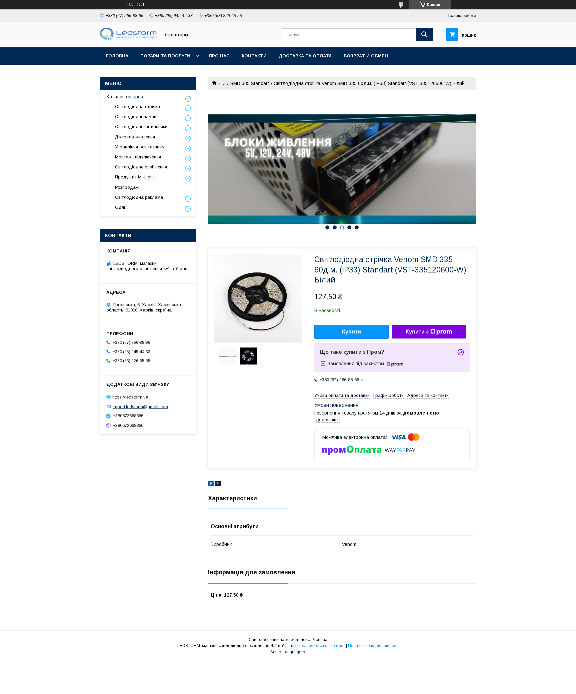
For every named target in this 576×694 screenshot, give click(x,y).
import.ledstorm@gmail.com (140, 406)
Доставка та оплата (305, 55)
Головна (117, 55)
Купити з (417, 331)
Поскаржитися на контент (321, 645)
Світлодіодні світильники (141, 126)
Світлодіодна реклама (139, 197)
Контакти (254, 55)
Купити (351, 331)
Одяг (120, 207)
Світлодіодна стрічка (137, 106)
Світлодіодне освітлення (141, 166)
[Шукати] (424, 34)
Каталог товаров (125, 96)
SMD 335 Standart (249, 83)
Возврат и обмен (366, 55)
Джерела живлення (135, 136)
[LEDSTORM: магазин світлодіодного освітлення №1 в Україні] (128, 38)
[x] (218, 484)
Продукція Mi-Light (134, 176)
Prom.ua (319, 639)
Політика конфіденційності (373, 645)
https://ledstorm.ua (130, 397)
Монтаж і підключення (138, 156)
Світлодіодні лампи (135, 116)
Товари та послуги (165, 55)
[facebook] (211, 484)
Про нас (219, 55)
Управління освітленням (140, 146)
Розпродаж (127, 187)
